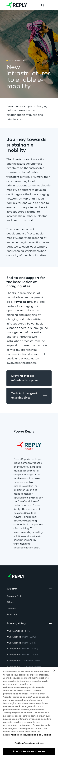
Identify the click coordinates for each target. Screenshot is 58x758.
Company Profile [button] (14, 596)
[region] (29, 712)
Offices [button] (10, 602)
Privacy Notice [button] (21, 637)
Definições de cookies (29, 743)
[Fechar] (54, 670)
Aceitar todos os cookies (29, 751)
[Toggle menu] (53, 5)
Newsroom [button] (11, 614)
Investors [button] (10, 608)
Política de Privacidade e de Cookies (30, 735)
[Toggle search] (42, 5)
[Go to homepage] (16, 5)
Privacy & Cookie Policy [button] (18, 631)
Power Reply (22, 301)
